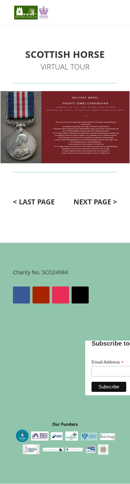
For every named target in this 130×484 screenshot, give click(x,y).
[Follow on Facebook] (21, 295)
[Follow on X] (80, 295)
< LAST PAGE (34, 201)
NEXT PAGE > (95, 201)
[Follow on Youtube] (41, 295)
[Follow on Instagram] (60, 295)
